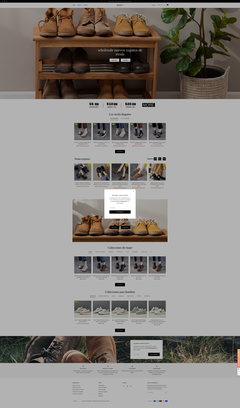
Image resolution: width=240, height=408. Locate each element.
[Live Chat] (239, 371)
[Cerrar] (133, 191)
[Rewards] (239, 369)
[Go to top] (239, 374)
